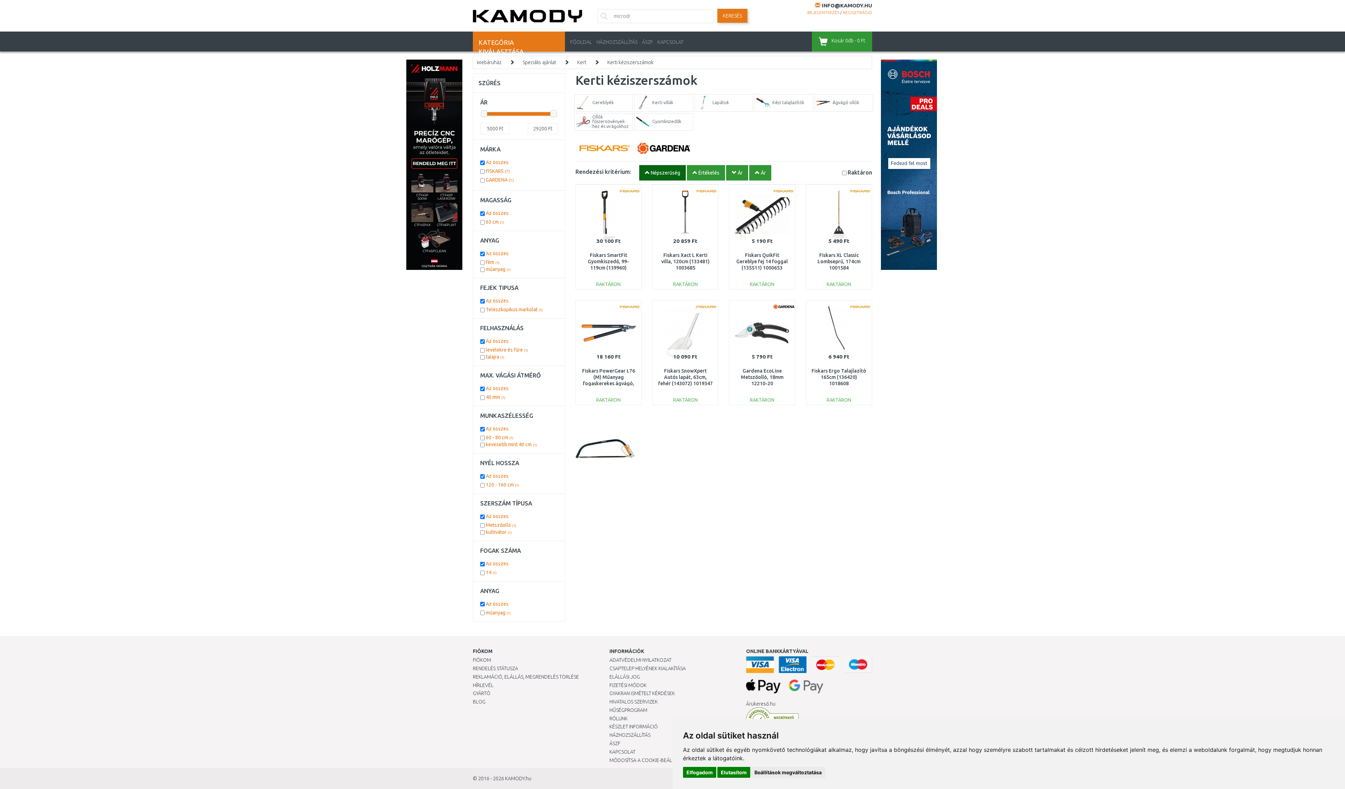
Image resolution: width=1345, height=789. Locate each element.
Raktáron (860, 172)
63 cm (495, 222)
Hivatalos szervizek (633, 702)
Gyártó (481, 693)
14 (491, 572)
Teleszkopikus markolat (514, 309)
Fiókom (482, 660)
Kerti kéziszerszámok (630, 62)
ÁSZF (647, 42)
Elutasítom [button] (734, 772)
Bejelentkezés (823, 12)
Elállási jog (624, 677)
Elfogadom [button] (700, 772)
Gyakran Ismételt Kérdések (642, 693)
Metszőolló (501, 525)
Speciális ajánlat (539, 62)
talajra (495, 357)
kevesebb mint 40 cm (511, 444)
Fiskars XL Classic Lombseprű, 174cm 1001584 (839, 261)
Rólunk (618, 718)
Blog (479, 702)
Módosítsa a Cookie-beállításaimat (653, 760)
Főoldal (581, 42)
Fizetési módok (628, 685)
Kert (581, 62)
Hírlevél (483, 685)
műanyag (498, 269)
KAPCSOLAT (670, 42)
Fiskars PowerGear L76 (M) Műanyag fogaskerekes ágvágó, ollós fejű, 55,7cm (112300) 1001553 (608, 383)
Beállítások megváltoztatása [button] (788, 772)
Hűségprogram (628, 710)
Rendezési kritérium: (603, 171)
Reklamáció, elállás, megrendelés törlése (526, 677)
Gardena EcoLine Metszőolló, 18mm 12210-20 (762, 377)
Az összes (497, 162)
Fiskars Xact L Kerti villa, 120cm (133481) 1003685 (685, 261)
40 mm (495, 397)
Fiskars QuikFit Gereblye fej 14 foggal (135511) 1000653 (762, 261)
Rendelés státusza (495, 668)
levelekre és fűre (507, 350)
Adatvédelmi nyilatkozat (640, 660)
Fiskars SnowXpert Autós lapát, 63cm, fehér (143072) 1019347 (685, 377)
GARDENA (500, 180)
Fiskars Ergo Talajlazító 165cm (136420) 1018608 (839, 377)
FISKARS (498, 171)
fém (492, 262)
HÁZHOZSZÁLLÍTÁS (616, 42)
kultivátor (499, 532)
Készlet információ (633, 726)
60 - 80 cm (499, 437)
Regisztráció (857, 12)
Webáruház (489, 62)
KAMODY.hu (518, 778)
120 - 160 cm (502, 485)
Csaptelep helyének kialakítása (647, 668)
